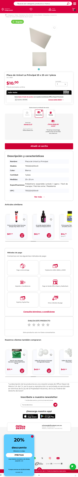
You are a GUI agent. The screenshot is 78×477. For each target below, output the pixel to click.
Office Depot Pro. (28, 130)
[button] (39, 475)
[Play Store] (47, 416)
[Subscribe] (55, 405)
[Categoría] (74, 3)
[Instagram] (50, 458)
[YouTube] (58, 458)
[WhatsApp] (34, 458)
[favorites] (31, 9)
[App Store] (30, 416)
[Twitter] (42, 458)
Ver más (38, 197)
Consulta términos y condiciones (39, 312)
